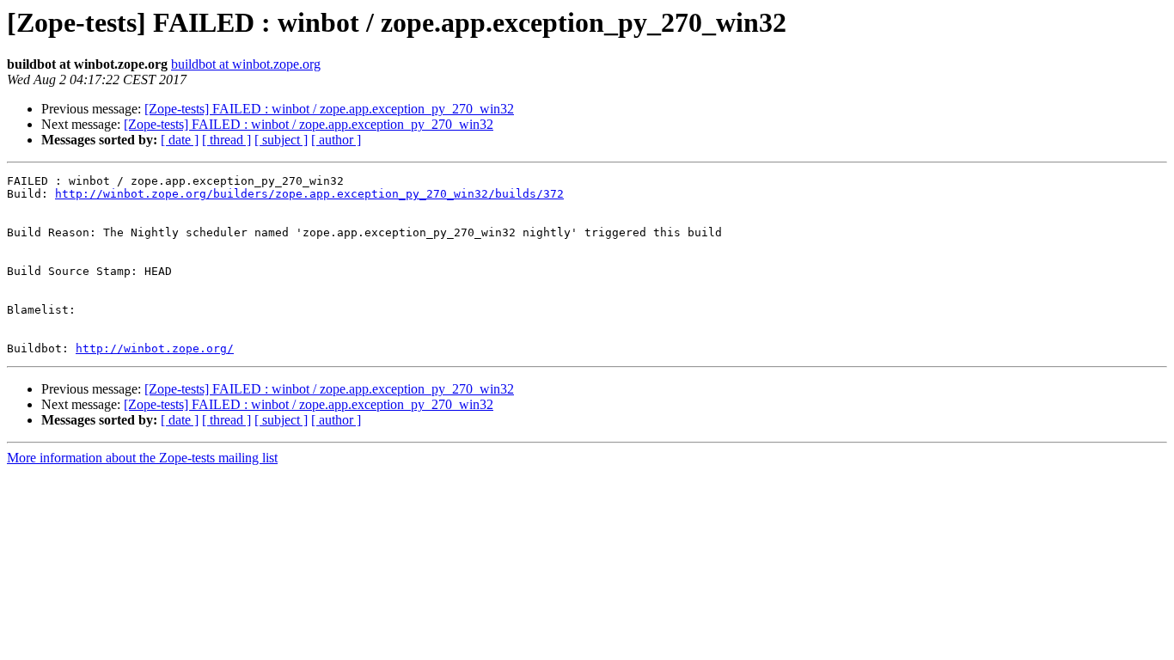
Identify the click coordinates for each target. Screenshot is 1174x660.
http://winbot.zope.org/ (155, 348)
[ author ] (336, 139)
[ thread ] (226, 139)
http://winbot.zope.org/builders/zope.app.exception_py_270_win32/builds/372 (309, 193)
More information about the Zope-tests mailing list (142, 457)
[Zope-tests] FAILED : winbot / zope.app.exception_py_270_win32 (329, 108)
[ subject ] (281, 139)
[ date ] (180, 139)
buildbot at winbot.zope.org (246, 64)
